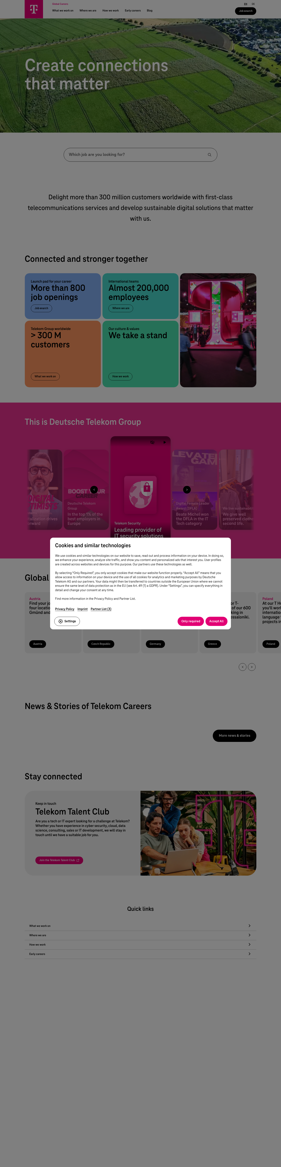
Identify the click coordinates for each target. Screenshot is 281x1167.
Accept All (216, 621)
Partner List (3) (101, 609)
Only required (190, 621)
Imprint (82, 609)
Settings (70, 621)
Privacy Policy (64, 609)
